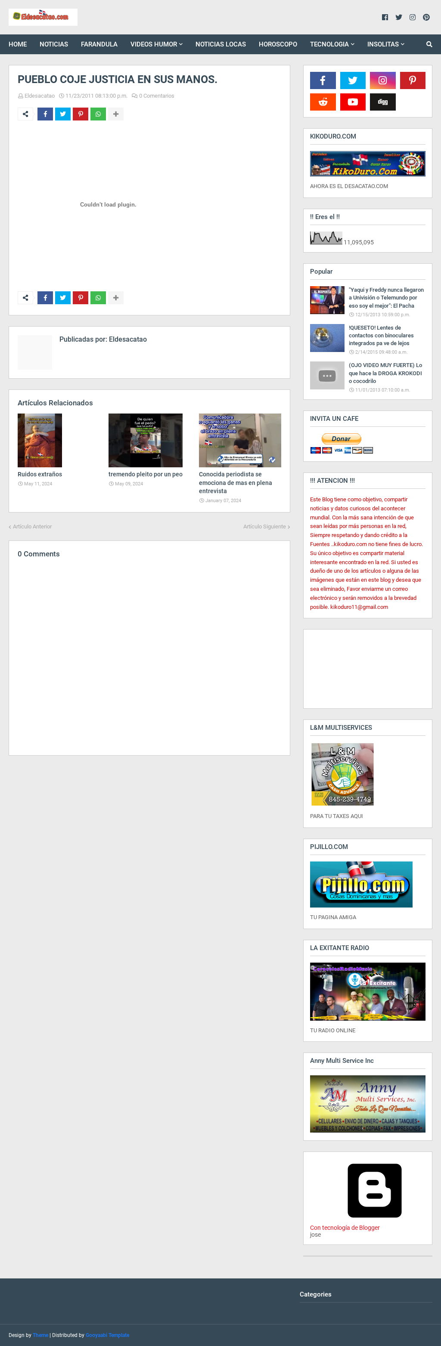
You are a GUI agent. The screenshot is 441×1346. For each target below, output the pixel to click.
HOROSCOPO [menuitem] (278, 44)
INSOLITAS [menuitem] (383, 44)
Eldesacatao (40, 96)
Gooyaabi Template (107, 1335)
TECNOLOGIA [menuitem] (329, 44)
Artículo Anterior (32, 526)
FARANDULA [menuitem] (99, 44)
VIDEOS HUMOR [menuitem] (153, 44)
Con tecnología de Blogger (345, 1227)
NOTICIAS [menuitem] (54, 44)
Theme (40, 1335)
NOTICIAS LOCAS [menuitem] (221, 44)
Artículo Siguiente (264, 526)
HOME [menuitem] (18, 44)
